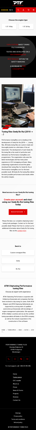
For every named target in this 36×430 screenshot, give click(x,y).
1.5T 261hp (26, 26)
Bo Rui (18, 269)
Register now (17, 212)
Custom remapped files (18, 253)
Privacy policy (18, 416)
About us (16, 384)
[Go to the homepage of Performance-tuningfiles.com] (18, 4)
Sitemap (18, 413)
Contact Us (16, 400)
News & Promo (18, 390)
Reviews (15, 397)
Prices (15, 387)
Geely (18, 261)
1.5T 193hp (9, 26)
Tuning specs (12, 330)
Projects (15, 394)
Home (3, 330)
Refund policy (18, 422)
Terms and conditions (18, 419)
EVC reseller (17, 380)
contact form (21, 231)
